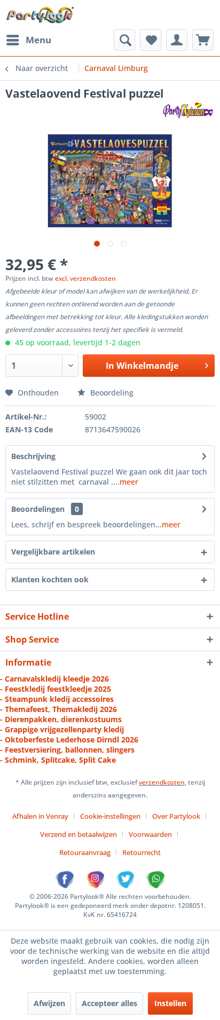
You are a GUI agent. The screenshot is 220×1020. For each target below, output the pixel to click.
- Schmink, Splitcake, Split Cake (58, 760)
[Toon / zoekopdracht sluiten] (124, 40)
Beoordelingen (38, 509)
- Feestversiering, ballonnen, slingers (67, 750)
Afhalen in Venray (40, 816)
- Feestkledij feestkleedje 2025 (55, 689)
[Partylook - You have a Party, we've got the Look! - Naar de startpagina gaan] (40, 14)
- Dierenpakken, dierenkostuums (61, 719)
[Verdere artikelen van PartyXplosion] (188, 110)
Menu (38, 40)
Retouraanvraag (85, 852)
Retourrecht (141, 852)
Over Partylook (176, 816)
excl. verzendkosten (85, 278)
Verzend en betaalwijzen (78, 834)
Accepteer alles (109, 1003)
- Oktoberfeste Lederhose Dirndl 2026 (69, 739)
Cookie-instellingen (110, 816)
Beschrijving (33, 456)
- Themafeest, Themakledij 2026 (58, 709)
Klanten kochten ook (50, 579)
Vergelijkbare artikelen (53, 552)
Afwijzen (49, 1003)
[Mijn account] (176, 40)
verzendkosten (162, 782)
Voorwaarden (150, 834)
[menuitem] (28, 40)
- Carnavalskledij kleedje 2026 (54, 679)
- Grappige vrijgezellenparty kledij (62, 729)
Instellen (170, 1003)
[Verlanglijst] (150, 40)
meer (129, 482)
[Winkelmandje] (203, 40)
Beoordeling (110, 393)
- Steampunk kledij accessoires (57, 699)
